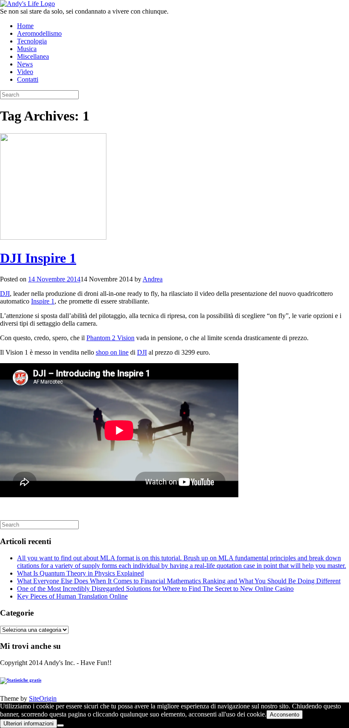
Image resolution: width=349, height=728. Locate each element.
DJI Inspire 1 (38, 258)
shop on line (112, 352)
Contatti (27, 79)
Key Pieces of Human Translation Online (72, 596)
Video (25, 71)
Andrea (153, 279)
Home (25, 25)
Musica (27, 48)
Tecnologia (32, 41)
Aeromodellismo (39, 33)
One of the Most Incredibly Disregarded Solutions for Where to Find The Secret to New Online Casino (155, 588)
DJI (5, 293)
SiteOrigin (43, 698)
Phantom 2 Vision (110, 337)
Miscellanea (33, 56)
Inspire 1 (42, 301)
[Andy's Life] (27, 3)
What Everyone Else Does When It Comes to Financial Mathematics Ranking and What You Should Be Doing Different (178, 581)
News (25, 64)
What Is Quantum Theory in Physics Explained (80, 573)
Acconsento (284, 714)
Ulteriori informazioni (28, 723)
